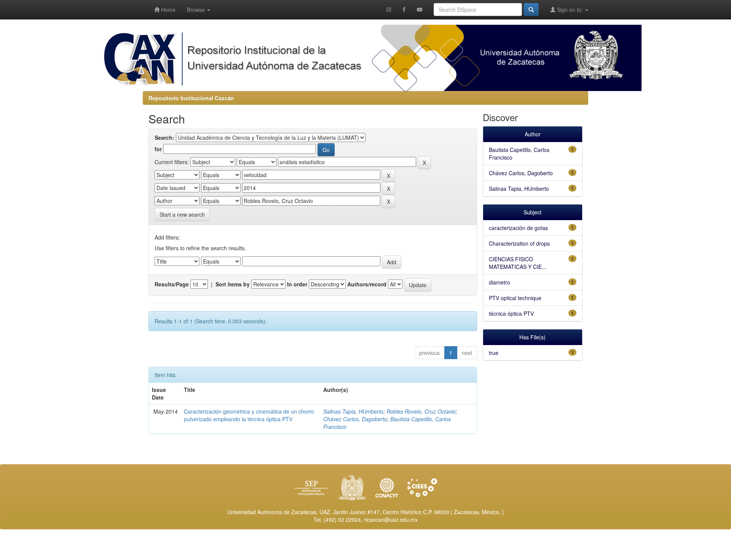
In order (297, 284)
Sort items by (232, 284)
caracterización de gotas (518, 228)
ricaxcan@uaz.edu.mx (391, 519)
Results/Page (172, 284)
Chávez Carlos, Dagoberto (355, 419)
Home (168, 9)
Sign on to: (569, 9)
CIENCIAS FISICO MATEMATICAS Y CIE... (517, 262)
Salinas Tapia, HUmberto (353, 411)
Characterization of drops (519, 243)
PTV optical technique (515, 298)
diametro (499, 282)
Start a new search (182, 214)
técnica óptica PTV (511, 313)
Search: (164, 137)
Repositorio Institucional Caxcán (191, 98)
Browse (196, 9)
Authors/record (366, 284)
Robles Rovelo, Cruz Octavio (421, 411)
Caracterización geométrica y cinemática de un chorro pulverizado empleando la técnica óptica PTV (249, 415)
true (493, 352)
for (158, 149)
